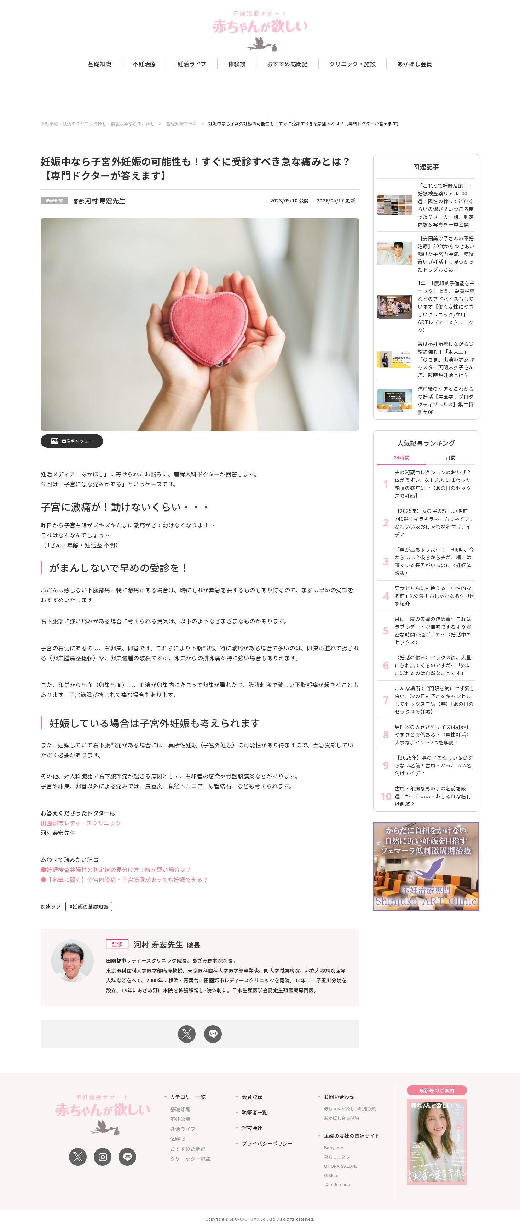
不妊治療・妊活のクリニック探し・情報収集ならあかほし (98, 123)
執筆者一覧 (254, 1112)
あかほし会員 (414, 63)
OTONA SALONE (341, 1166)
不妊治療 (144, 63)
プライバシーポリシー (267, 1143)
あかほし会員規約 (341, 1118)
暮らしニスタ (337, 1157)
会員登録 (252, 1096)
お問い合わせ (339, 1096)
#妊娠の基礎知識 (88, 906)
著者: (99, 201)
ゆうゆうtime (338, 1184)
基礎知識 (99, 63)
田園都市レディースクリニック (81, 822)
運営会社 (252, 1127)
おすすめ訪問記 (287, 63)
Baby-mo (334, 1147)
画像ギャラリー (77, 441)
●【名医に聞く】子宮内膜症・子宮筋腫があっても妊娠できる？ (124, 879)
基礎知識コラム (181, 123)
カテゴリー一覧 (188, 1096)
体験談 (236, 63)
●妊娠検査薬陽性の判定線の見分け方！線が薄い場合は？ (116, 869)
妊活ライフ (192, 63)
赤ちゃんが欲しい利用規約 (350, 1109)
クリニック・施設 (352, 63)
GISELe (331, 1175)
